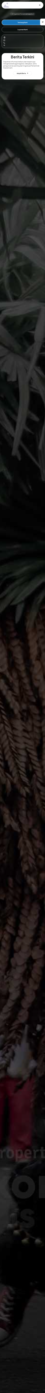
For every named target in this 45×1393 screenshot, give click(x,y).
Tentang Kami (22, 22)
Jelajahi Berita (21, 73)
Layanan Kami (22, 29)
